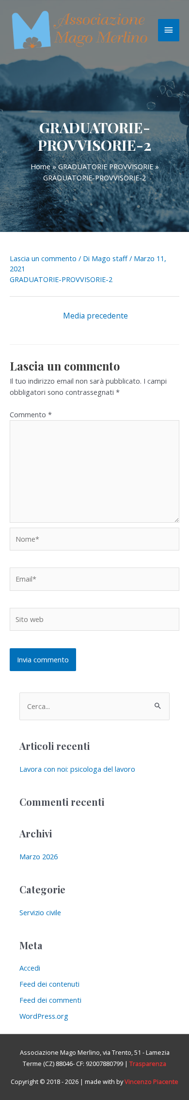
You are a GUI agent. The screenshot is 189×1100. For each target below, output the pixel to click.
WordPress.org (43, 1016)
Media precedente (95, 315)
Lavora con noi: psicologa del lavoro (77, 769)
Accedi (29, 968)
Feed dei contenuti (49, 984)
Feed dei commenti (50, 1000)
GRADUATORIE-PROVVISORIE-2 (61, 279)
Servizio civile (40, 912)
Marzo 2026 (38, 856)
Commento (31, 414)
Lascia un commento (43, 258)
